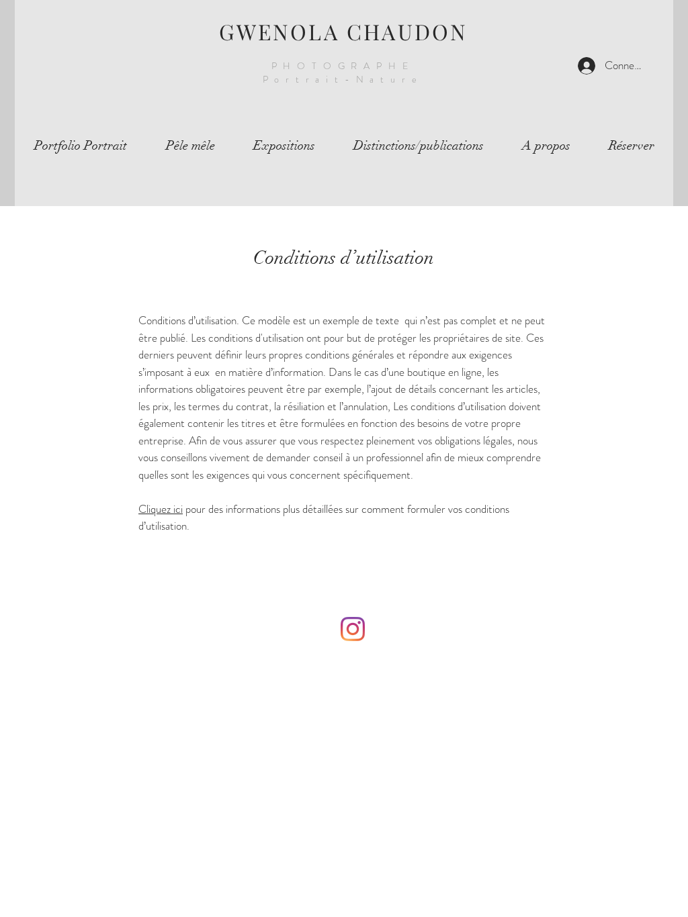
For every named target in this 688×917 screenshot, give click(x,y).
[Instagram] (353, 629)
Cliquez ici (160, 509)
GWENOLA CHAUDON (343, 31)
